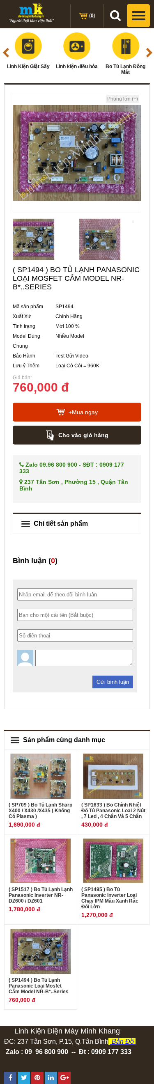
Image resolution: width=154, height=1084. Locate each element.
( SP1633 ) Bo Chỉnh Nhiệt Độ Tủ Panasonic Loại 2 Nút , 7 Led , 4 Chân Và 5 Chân (113, 810)
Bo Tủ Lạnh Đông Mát (125, 69)
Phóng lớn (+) (122, 99)
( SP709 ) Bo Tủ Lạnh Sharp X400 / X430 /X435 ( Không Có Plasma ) (40, 810)
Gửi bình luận (113, 682)
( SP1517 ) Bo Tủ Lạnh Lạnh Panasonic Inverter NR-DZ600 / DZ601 (41, 895)
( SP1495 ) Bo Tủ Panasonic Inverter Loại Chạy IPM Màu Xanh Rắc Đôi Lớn (109, 898)
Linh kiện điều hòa (77, 66)
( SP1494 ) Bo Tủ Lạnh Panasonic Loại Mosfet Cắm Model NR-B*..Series (39, 986)
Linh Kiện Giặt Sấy (28, 66)
